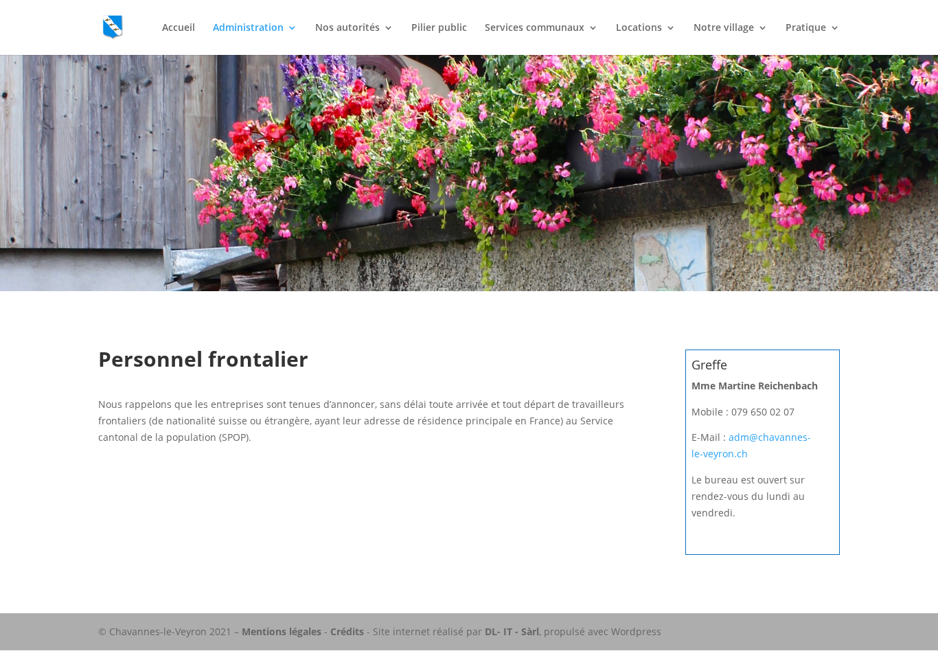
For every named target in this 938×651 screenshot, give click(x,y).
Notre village (724, 28)
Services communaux (534, 28)
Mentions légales (281, 631)
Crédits (347, 631)
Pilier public (439, 28)
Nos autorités (347, 28)
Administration (248, 28)
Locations (639, 28)
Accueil (178, 28)
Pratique (806, 28)
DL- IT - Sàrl (512, 631)
